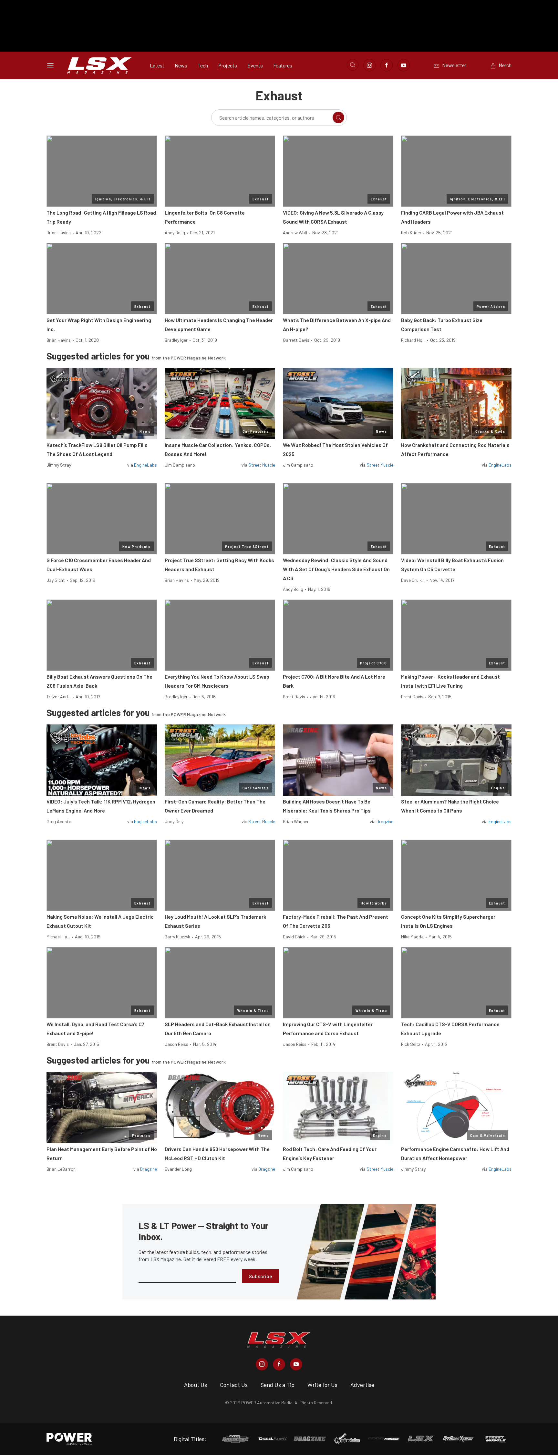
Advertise (362, 1384)
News (181, 65)
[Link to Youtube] (404, 65)
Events (255, 65)
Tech (203, 65)
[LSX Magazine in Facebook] (279, 1364)
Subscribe (260, 1276)
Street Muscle (261, 465)
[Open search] (352, 65)
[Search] (338, 117)
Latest (157, 65)
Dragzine (385, 821)
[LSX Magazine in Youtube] (296, 1364)
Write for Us (322, 1384)
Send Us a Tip (277, 1384)
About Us (195, 1384)
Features (282, 65)
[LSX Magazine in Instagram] (262, 1364)
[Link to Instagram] (369, 65)
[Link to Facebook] (386, 65)
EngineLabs (145, 465)
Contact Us (234, 1384)
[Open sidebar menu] (50, 65)
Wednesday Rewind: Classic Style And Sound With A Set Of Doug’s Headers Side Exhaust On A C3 (336, 569)
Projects (227, 65)
